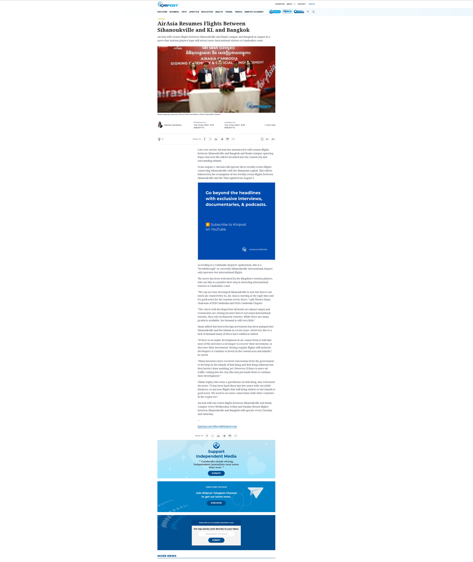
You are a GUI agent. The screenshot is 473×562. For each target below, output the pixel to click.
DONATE (216, 473)
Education (207, 12)
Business (174, 12)
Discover (162, 12)
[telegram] (221, 139)
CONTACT (302, 4)
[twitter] (210, 139)
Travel (229, 12)
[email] (227, 139)
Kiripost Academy (254, 12)
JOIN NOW (216, 503)
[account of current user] (308, 11)
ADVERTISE (280, 4)
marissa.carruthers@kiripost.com (217, 426)
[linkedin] (216, 139)
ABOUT (290, 4)
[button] (262, 139)
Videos (238, 12)
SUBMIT (216, 540)
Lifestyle (194, 12)
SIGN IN (312, 4)
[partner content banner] (236, 221)
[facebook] (204, 139)
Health (219, 12)
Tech (184, 12)
